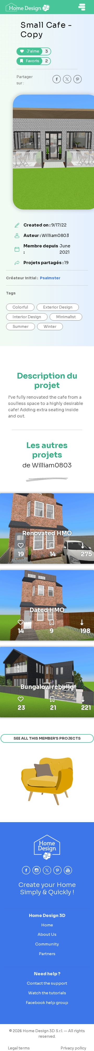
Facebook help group (47, 1002)
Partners (47, 953)
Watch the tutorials (47, 992)
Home (47, 924)
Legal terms (19, 1048)
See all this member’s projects (47, 738)
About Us (47, 934)
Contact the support (47, 983)
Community (47, 944)
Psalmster (50, 278)
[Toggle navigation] (82, 7)
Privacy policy (73, 1048)
